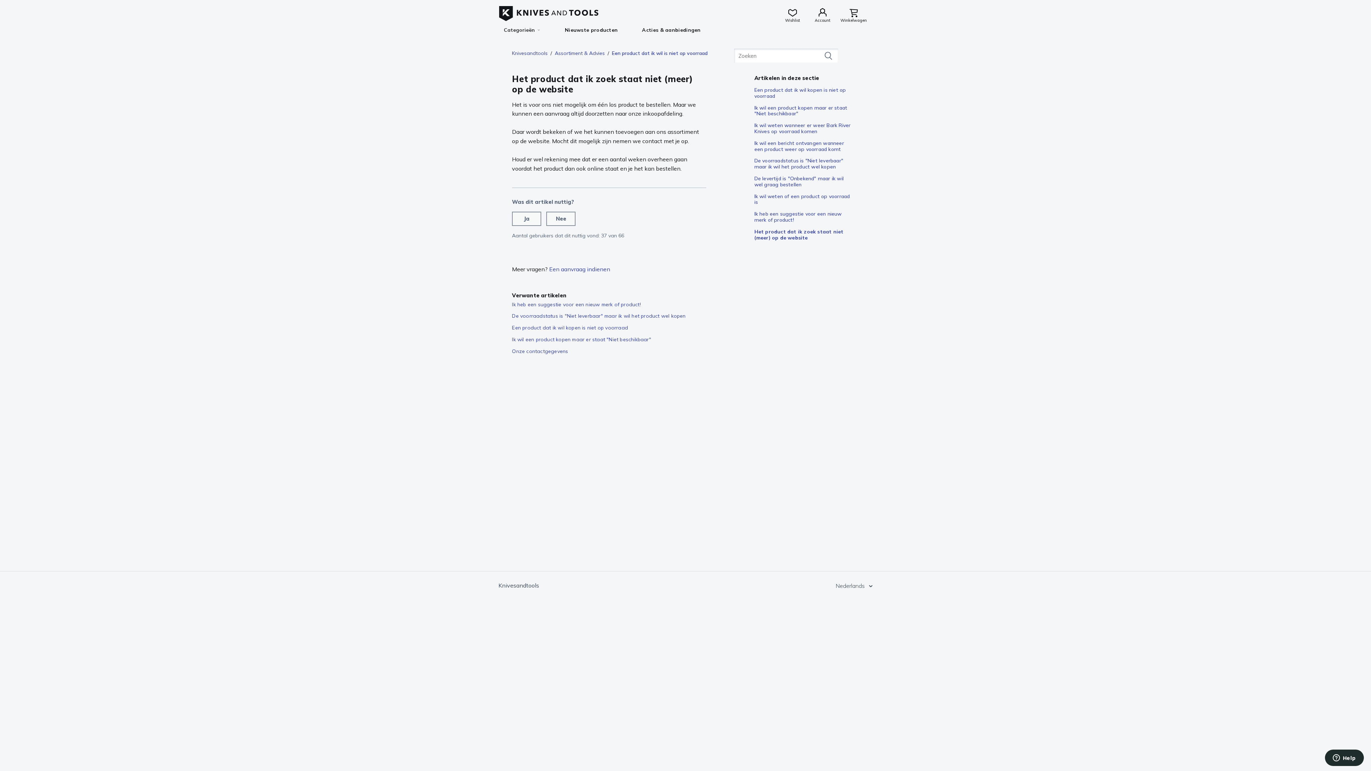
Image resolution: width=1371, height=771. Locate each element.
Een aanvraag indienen (579, 269)
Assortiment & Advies (580, 53)
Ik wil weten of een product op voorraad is (802, 199)
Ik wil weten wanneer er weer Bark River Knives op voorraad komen (802, 128)
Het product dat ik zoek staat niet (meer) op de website (799, 234)
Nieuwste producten (591, 30)
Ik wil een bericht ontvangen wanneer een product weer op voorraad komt (799, 146)
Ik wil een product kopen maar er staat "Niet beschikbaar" (801, 111)
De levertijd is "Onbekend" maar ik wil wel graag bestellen (799, 181)
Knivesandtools (530, 53)
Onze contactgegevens (540, 351)
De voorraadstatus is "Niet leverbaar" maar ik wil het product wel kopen (798, 163)
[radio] (526, 219)
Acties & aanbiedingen (671, 30)
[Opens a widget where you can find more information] (1344, 758)
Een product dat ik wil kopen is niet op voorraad (800, 93)
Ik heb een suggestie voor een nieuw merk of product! (798, 217)
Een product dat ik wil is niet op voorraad (660, 53)
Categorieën (519, 30)
